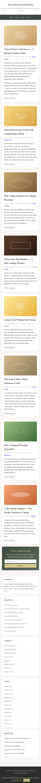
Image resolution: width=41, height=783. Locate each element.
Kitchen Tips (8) (9, 672)
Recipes (17, 17)
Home (11, 17)
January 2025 (8, 694)
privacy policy (17, 780)
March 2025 (7, 686)
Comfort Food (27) (9, 664)
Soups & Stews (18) (10, 653)
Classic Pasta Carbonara (11, 605)
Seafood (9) (7, 661)
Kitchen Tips (7, 455)
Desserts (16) (8, 668)
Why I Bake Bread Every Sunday (13, 612)
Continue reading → (10, 98)
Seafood (33, 516)
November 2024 (8, 701)
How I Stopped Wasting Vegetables (14, 627)
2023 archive (7, 716)
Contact (28, 17)
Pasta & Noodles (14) (10, 646)
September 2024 (8, 709)
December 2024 (8, 698)
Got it (26, 780)
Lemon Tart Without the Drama (20, 319)
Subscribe (20, 566)
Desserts (6, 326)
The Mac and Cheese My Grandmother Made (17, 609)
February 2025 (8, 690)
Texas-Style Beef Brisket (11, 616)
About (23, 17)
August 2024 (7, 712)
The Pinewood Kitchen (20, 4)
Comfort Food (8, 140)
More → (6, 591)
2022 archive (7, 720)
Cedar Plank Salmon (10, 631)
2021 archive (7, 724)
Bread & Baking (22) (10, 649)
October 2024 (8, 705)
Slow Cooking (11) (9, 657)
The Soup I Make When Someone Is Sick (16, 624)
